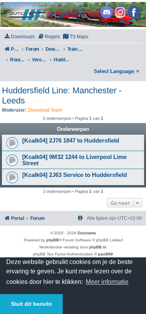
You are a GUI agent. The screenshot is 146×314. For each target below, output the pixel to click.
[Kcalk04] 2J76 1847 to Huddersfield (70, 140)
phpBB (52, 240)
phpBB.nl (97, 247)
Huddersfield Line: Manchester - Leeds (61, 95)
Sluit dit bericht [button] (31, 304)
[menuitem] (19, 37)
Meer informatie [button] (107, 281)
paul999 (105, 254)
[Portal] (72, 14)
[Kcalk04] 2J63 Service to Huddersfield (74, 175)
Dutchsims (86, 233)
